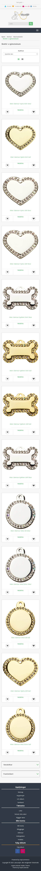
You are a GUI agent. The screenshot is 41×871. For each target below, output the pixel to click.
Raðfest (21, 51)
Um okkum (20, 799)
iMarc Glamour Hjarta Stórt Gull (20, 157)
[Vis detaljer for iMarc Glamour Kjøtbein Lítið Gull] (20, 404)
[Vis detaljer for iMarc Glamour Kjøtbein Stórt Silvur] (20, 297)
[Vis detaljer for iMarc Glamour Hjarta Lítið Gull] (20, 671)
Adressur (20, 833)
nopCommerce (24, 860)
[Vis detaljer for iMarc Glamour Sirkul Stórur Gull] (20, 725)
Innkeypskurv (20, 836)
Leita (20, 811)
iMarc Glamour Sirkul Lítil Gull (20, 638)
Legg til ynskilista (34, 112)
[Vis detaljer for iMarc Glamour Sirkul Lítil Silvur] (20, 511)
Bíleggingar (20, 829)
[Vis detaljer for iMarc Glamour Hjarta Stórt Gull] (20, 137)
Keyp (7, 112)
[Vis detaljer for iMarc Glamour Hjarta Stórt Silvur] (20, 84)
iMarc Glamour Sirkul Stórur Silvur (20, 584)
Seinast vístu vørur (20, 814)
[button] (37, 30)
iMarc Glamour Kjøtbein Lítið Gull (20, 424)
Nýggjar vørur (20, 817)
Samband (21, 802)
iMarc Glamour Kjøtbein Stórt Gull (20, 371)
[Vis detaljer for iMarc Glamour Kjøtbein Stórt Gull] (20, 351)
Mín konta (20, 826)
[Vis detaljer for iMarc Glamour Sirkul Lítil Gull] (20, 618)
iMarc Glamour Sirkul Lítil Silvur (20, 531)
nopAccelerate (24, 867)
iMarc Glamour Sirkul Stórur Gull (20, 744)
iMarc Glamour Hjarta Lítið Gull (20, 691)
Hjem (3, 37)
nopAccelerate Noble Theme (20, 865)
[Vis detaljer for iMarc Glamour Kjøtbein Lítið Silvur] (20, 458)
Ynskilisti (20, 839)
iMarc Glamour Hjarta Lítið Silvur (20, 210)
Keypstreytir (20, 796)
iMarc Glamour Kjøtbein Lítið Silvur (20, 477)
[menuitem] (20, 792)
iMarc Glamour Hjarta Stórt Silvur (20, 104)
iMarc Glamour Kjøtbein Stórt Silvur (20, 317)
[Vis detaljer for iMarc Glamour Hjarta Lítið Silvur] (20, 191)
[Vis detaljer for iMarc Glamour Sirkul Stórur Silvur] (20, 564)
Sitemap (20, 792)
